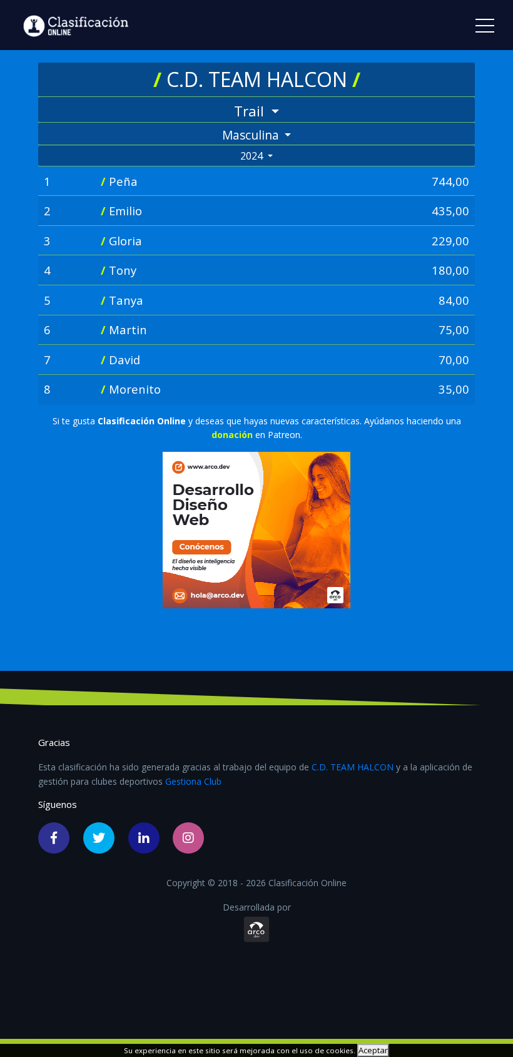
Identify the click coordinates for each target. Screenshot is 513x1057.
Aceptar (373, 1050)
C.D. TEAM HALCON (353, 767)
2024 (252, 156)
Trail (251, 111)
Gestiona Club (193, 781)
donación (233, 435)
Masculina (252, 134)
